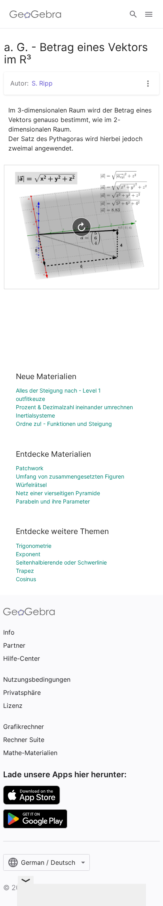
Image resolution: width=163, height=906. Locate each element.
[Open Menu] (149, 14)
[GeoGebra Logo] (35, 14)
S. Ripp (42, 83)
